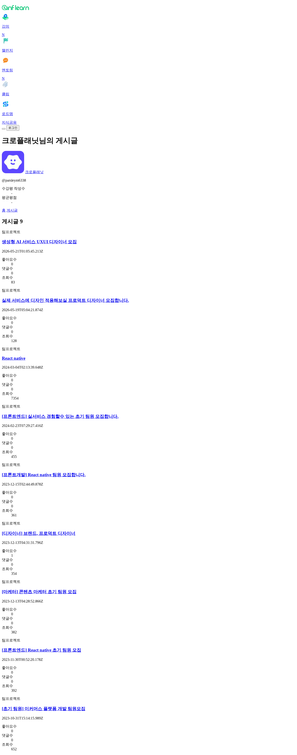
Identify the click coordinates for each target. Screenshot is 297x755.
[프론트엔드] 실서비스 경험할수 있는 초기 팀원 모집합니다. (60, 416)
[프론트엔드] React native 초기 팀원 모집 (41, 650)
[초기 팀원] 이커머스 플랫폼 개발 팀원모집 (43, 708)
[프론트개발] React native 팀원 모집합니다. (44, 474)
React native (13, 358)
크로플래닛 (34, 172)
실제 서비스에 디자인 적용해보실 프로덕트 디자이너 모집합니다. (65, 300)
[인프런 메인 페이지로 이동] (148, 7)
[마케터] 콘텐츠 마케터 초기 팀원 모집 (39, 591)
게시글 (12, 210)
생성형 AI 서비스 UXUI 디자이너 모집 (39, 241)
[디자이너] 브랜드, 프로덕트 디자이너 (38, 533)
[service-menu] (4, 129)
